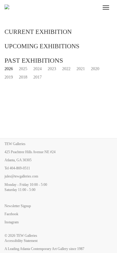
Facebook (11, 214)
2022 (66, 69)
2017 (37, 77)
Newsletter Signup (17, 206)
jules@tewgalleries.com (21, 176)
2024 (37, 69)
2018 (23, 77)
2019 (8, 77)
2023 (52, 69)
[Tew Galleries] (49, 7)
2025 (23, 69)
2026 (8, 69)
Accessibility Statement (21, 241)
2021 (80, 69)
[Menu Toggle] (105, 7)
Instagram (11, 222)
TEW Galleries (26, 236)
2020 (95, 69)
